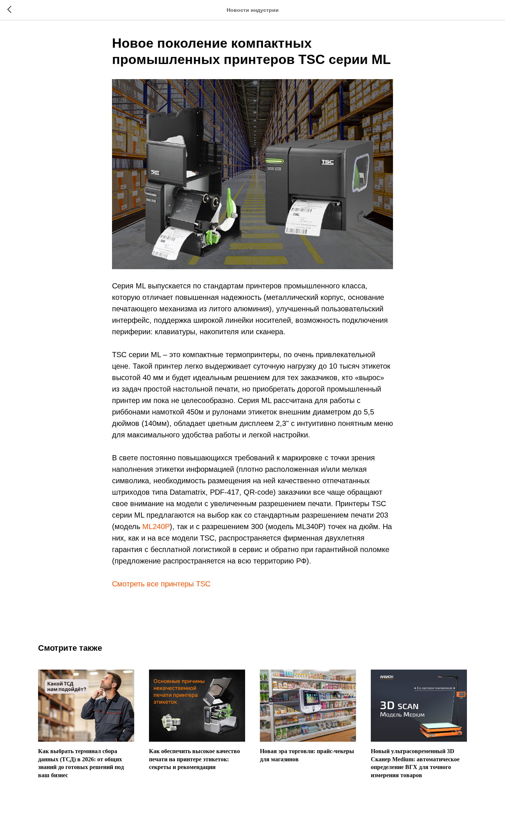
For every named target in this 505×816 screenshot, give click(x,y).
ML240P (156, 526)
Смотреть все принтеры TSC (161, 584)
